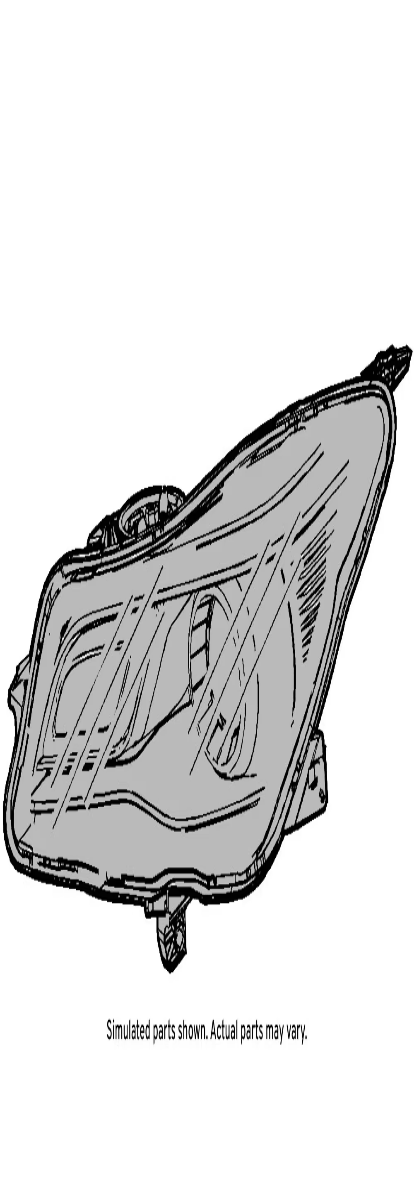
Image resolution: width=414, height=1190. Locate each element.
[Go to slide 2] (5, 452)
